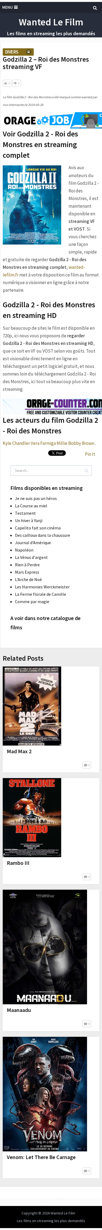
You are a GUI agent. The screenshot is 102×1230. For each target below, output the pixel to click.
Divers (11, 52)
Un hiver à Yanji (28, 520)
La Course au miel (31, 505)
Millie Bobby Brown (75, 443)
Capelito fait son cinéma (38, 528)
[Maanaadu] (45, 947)
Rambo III (18, 862)
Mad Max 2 (19, 751)
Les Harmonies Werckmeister (42, 586)
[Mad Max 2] (32, 706)
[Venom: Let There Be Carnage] (45, 1094)
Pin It (90, 454)
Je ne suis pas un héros (36, 498)
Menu (7, 7)
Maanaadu (19, 1009)
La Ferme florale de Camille (40, 594)
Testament (25, 513)
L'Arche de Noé (28, 579)
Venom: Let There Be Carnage (41, 1157)
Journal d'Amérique (33, 542)
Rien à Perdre (27, 564)
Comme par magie (32, 601)
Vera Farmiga (43, 443)
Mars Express (27, 572)
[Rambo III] (32, 817)
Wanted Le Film (51, 22)
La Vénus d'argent (31, 557)
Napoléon (24, 550)
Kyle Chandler (16, 443)
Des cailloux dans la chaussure (42, 535)
